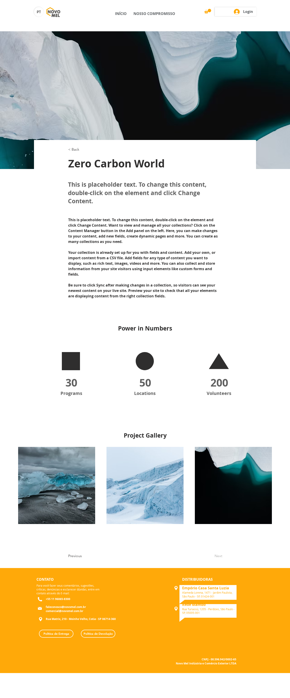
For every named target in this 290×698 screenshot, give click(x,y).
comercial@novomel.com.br (64, 611)
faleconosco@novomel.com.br (66, 607)
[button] (207, 11)
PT (39, 12)
